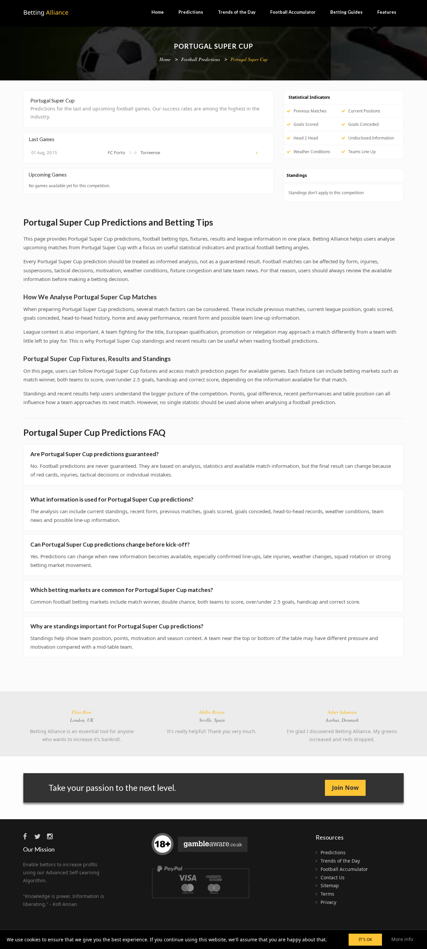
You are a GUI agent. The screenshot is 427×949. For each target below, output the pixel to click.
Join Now (345, 787)
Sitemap (330, 885)
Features (386, 12)
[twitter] (40, 836)
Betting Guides (346, 12)
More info (402, 939)
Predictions (190, 12)
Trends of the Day (237, 12)
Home (157, 12)
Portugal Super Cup (249, 59)
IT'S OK (365, 939)
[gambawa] (200, 847)
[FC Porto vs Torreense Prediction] (258, 153)
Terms (327, 894)
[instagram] (52, 836)
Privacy (328, 902)
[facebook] (28, 836)
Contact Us (333, 877)
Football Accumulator (293, 12)
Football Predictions (200, 59)
